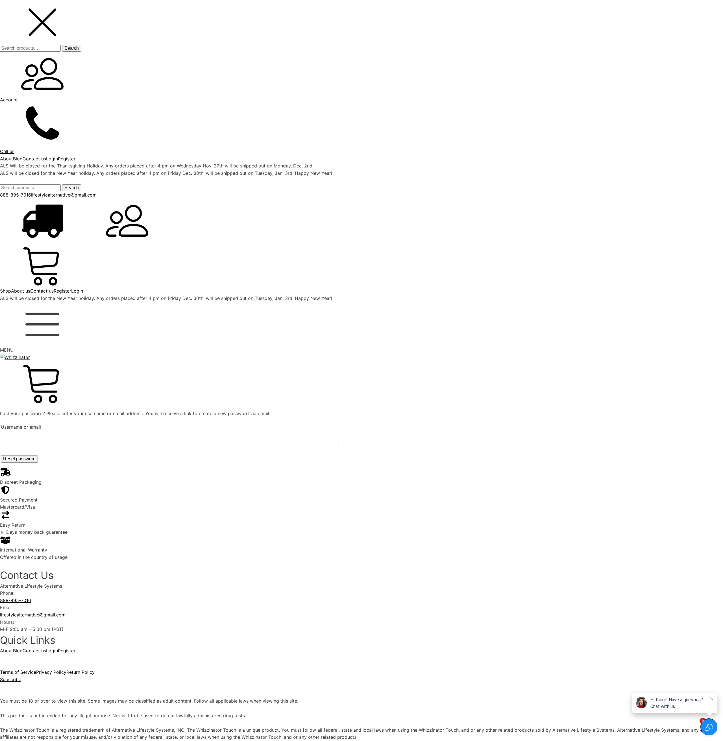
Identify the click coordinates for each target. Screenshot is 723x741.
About (6, 159)
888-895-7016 (15, 195)
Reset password (19, 458)
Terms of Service (18, 672)
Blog (18, 159)
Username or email (21, 427)
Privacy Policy (51, 672)
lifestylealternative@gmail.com (64, 195)
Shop (5, 291)
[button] (42, 40)
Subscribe (10, 679)
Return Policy (80, 672)
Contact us (34, 159)
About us (20, 291)
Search (71, 48)
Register (66, 159)
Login (52, 159)
